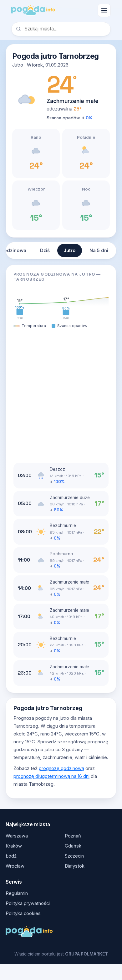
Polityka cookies (23, 913)
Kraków (14, 846)
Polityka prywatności (28, 903)
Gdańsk (73, 846)
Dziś (45, 250)
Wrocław (15, 866)
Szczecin (74, 856)
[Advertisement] (61, 396)
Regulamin (17, 893)
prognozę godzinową (61, 768)
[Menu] (104, 10)
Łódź (11, 856)
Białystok (74, 866)
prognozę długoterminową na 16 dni (51, 776)
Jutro (70, 250)
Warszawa (17, 836)
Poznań (73, 836)
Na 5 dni (98, 250)
